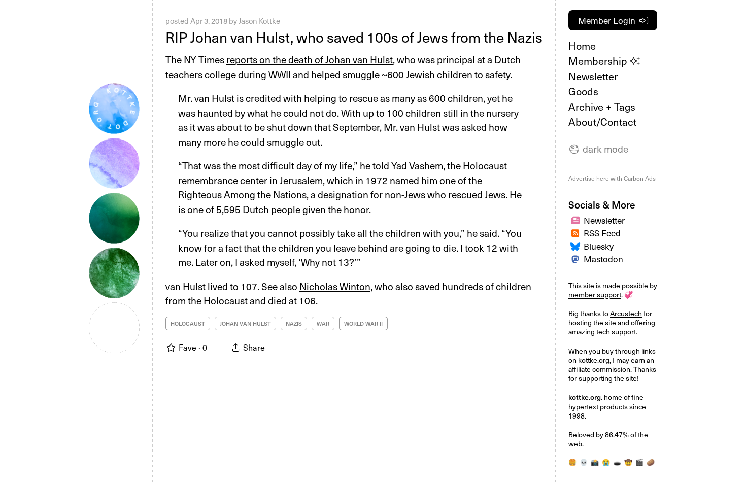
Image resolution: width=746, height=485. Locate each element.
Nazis (294, 323)
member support (594, 294)
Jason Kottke (259, 20)
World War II (363, 323)
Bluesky (599, 246)
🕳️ (617, 462)
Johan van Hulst (245, 323)
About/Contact (602, 121)
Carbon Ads (640, 178)
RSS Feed (602, 232)
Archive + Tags (601, 106)
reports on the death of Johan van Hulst (309, 59)
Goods (583, 91)
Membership (599, 60)
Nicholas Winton (334, 286)
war (323, 323)
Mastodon (603, 258)
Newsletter (593, 76)
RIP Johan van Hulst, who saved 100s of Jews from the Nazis (353, 37)
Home (582, 45)
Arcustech (626, 313)
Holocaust (188, 323)
